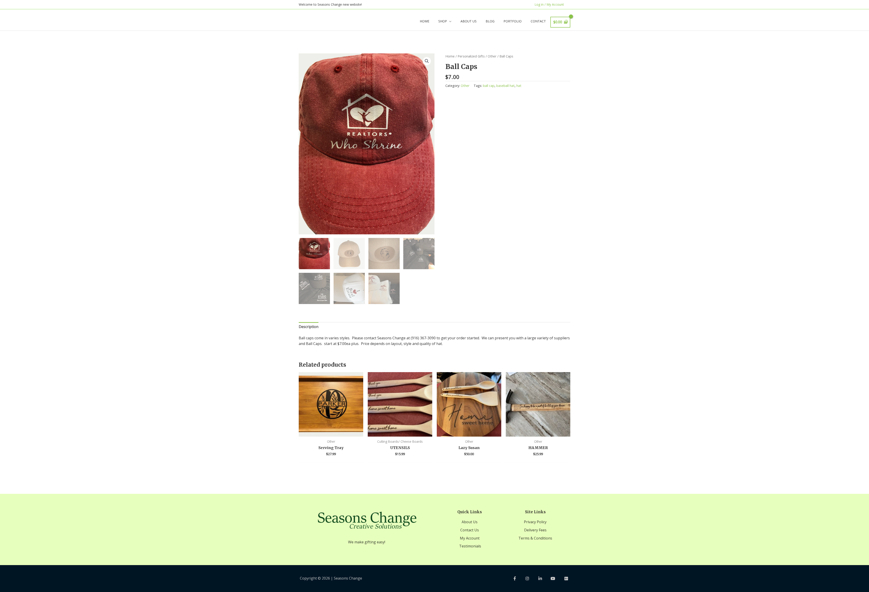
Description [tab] (308, 326)
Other (492, 56)
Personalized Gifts (471, 56)
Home (450, 56)
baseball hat (505, 85)
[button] (427, 61)
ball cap (488, 85)
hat (518, 85)
